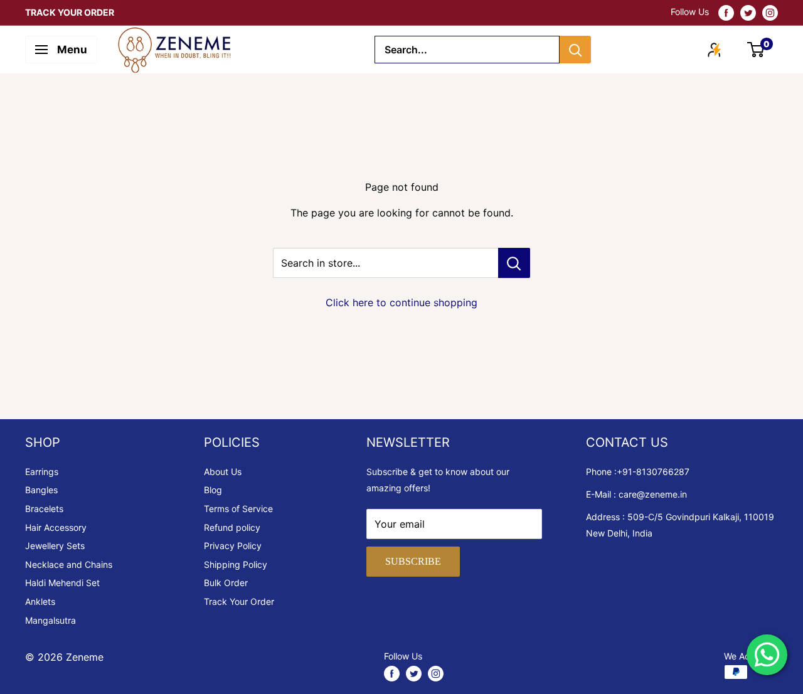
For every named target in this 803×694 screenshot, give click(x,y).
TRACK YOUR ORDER (69, 12)
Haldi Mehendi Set (62, 582)
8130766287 (662, 471)
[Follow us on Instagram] (770, 12)
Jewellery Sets (55, 545)
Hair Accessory (56, 527)
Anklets (40, 601)
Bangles (41, 489)
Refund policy (232, 527)
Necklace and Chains (68, 564)
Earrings (41, 471)
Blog (213, 489)
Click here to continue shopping (401, 302)
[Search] (575, 49)
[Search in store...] (514, 263)
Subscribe (413, 561)
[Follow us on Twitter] (748, 12)
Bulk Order (226, 582)
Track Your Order (239, 601)
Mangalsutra (50, 620)
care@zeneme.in (653, 494)
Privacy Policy (233, 545)
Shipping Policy (235, 564)
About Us (223, 471)
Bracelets (44, 508)
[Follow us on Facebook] (726, 12)
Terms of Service (238, 508)
